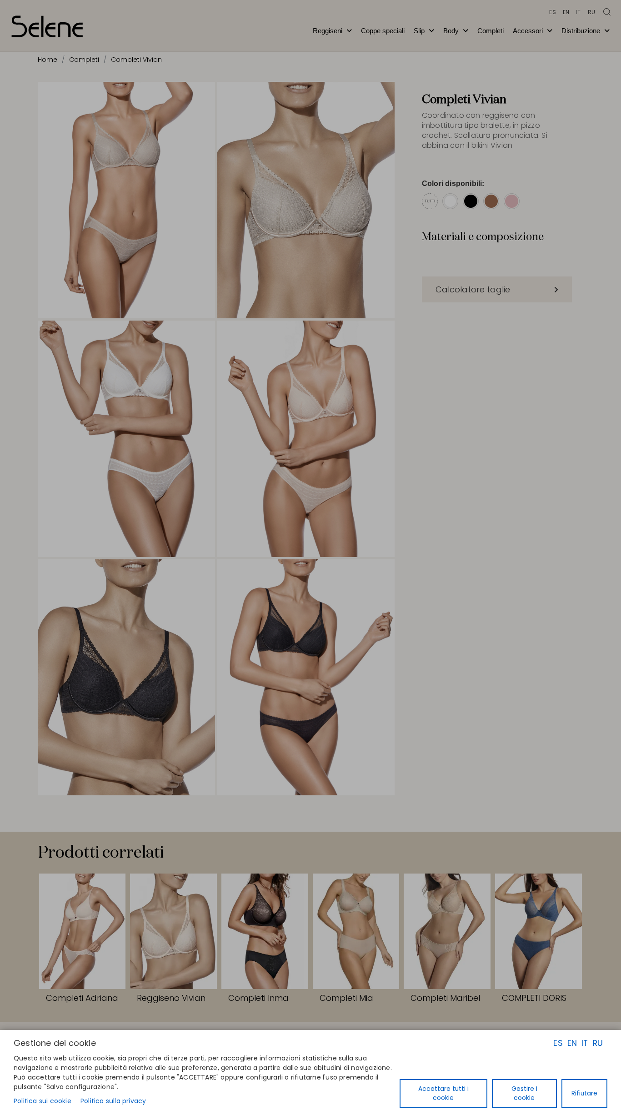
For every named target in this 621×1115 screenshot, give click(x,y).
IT (584, 1043)
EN (572, 1043)
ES (557, 1043)
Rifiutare (584, 1093)
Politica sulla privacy (113, 1100)
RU (598, 1043)
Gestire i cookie (524, 1093)
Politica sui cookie (42, 1100)
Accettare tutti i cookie (443, 1093)
